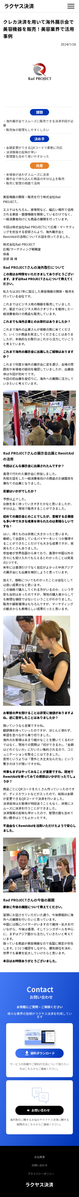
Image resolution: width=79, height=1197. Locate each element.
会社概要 (39, 1157)
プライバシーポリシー (41, 1174)
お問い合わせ (39, 1165)
